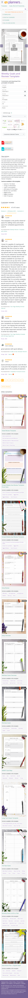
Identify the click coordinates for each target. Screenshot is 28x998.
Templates (4, 6)
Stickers (6, 20)
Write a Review (6, 386)
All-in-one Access (9, 23)
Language (4, 85)
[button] (11, 113)
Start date (4, 89)
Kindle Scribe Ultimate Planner (18, 351)
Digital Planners (9, 17)
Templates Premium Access (17, 371)
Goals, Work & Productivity (16, 6)
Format (3, 102)
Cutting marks (5, 106)
